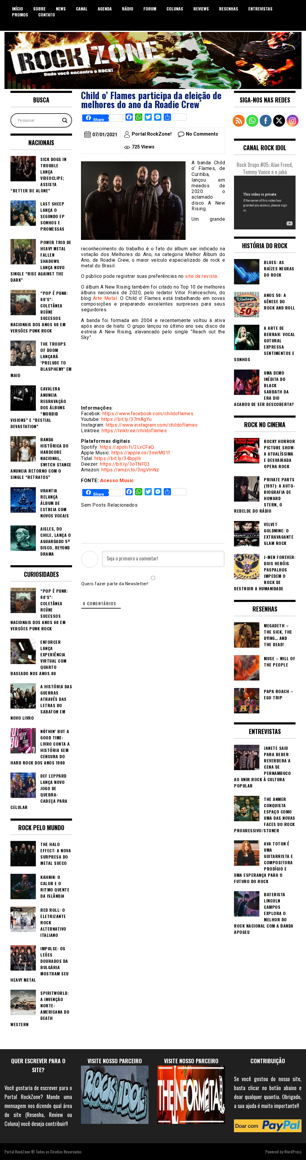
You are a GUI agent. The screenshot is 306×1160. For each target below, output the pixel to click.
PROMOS (20, 14)
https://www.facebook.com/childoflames (148, 413)
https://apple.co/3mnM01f (140, 453)
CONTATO (46, 14)
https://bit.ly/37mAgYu (126, 419)
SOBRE (39, 8)
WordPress (293, 1151)
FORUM (149, 8)
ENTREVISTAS (260, 8)
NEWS (61, 8)
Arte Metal (105, 298)
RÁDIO (127, 8)
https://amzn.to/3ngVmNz (130, 470)
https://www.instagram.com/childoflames (152, 425)
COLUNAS (174, 8)
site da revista (201, 276)
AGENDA (105, 8)
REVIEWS (201, 8)
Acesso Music (117, 480)
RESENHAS (228, 8)
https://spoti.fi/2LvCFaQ (127, 447)
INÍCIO (17, 8)
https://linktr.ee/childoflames (134, 430)
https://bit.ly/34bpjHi (117, 458)
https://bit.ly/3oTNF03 (125, 464)
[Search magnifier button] (65, 120)
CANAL (82, 8)
